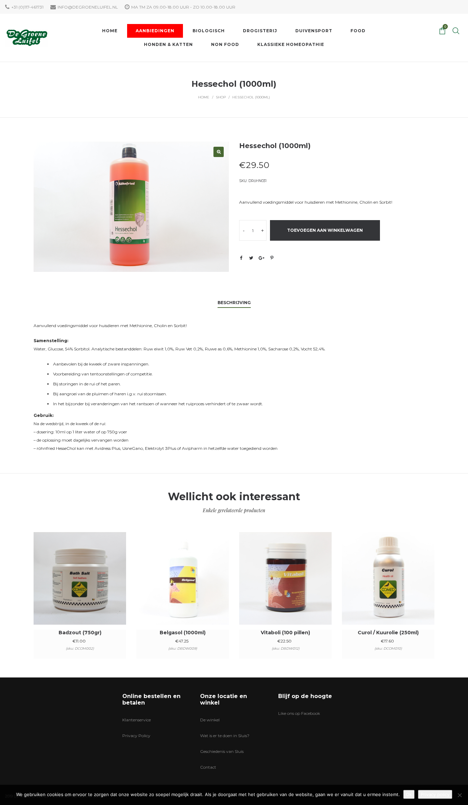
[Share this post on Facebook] (241, 258)
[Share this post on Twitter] (251, 258)
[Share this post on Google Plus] (261, 258)
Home (203, 97)
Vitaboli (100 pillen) (285, 632)
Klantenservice (136, 719)
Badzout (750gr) (80, 632)
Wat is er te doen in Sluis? (224, 735)
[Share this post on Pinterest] (272, 258)
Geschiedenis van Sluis (222, 751)
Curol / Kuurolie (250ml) (388, 632)
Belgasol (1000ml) (183, 632)
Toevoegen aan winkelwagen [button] (80, 587)
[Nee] (459, 795)
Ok (409, 794)
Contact (208, 767)
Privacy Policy (136, 735)
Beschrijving (234, 302)
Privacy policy (435, 794)
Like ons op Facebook (299, 713)
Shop (221, 97)
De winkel (210, 719)
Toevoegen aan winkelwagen (325, 230)
